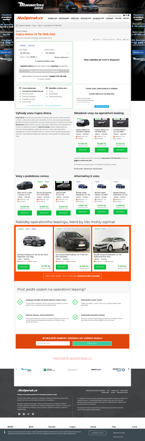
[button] (128, 369)
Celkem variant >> (62, 57)
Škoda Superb (97, 168)
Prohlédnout (83, 149)
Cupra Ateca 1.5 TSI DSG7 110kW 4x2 (83, 132)
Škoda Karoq (88, 168)
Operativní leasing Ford (31, 405)
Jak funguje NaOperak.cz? (53, 105)
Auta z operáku (42, 407)
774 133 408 (61, 76)
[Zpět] (17, 26)
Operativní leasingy (54, 407)
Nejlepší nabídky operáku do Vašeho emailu (73, 338)
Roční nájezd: (23, 49)
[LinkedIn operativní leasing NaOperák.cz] (128, 15)
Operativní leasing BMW (47, 405)
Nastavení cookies (119, 432)
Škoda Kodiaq (78, 168)
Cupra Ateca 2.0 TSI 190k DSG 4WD (102, 132)
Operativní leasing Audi (63, 405)
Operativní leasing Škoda (45, 403)
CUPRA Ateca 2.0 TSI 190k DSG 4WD (119, 132)
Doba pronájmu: (50, 49)
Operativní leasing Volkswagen (27, 403)
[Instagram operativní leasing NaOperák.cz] (126, 15)
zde (74, 433)
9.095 (76, 160)
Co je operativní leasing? (35, 105)
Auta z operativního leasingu (27, 407)
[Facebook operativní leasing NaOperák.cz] (124, 15)
